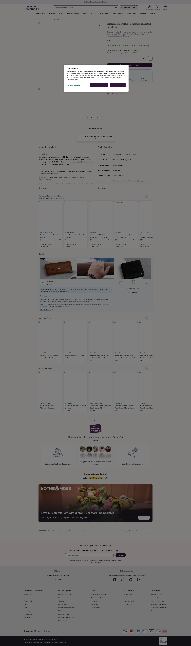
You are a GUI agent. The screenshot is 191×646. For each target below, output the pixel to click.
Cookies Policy (74, 77)
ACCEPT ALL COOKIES (118, 85)
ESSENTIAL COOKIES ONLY (99, 85)
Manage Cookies (73, 85)
